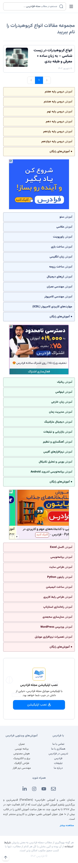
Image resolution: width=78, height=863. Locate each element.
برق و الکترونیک (21, 758)
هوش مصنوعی (21, 754)
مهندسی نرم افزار (22, 768)
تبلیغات (58, 763)
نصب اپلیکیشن (37, 704)
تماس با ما (58, 744)
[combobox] (32, 6)
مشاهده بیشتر (67, 825)
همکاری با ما (58, 749)
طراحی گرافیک (21, 763)
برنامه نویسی (22, 749)
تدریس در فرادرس (58, 754)
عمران (22, 744)
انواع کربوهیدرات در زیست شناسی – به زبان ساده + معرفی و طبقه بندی (53, 56)
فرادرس (58, 758)
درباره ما (58, 768)
